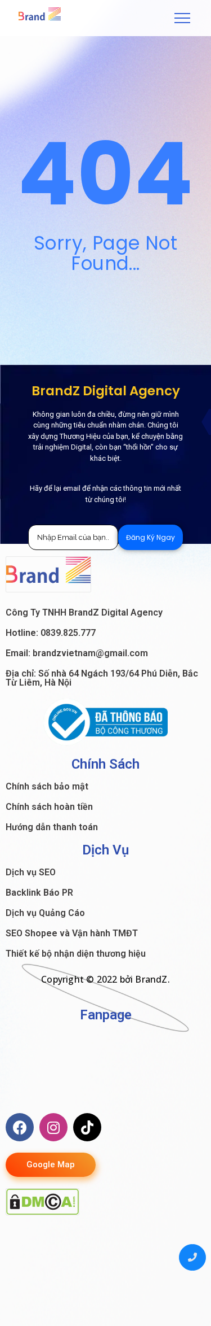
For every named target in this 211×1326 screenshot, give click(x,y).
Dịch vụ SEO (31, 872)
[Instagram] (53, 1127)
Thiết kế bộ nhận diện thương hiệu (76, 953)
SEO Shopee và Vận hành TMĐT (72, 933)
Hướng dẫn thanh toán (52, 827)
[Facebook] (20, 1127)
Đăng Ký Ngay (150, 537)
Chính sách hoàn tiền (49, 806)
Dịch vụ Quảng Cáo (45, 913)
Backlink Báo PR (39, 892)
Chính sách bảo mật (47, 786)
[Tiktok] (87, 1127)
